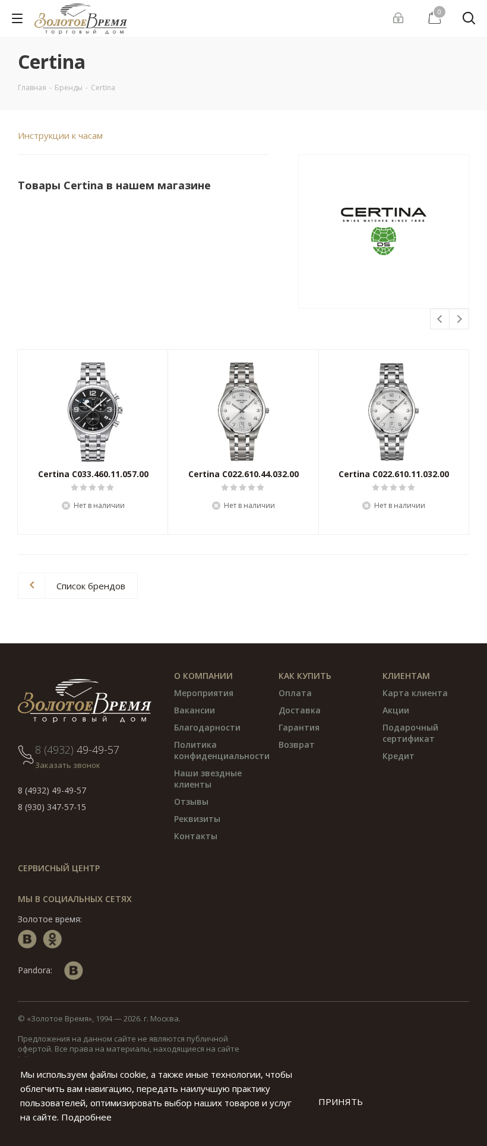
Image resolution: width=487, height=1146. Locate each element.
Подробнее (86, 1117)
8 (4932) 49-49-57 (52, 790)
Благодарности (207, 727)
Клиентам (406, 675)
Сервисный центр (59, 868)
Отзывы (191, 801)
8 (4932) (77, 749)
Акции (395, 710)
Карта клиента (415, 693)
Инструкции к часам (60, 135)
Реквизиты (197, 818)
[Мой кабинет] (399, 18)
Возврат (297, 744)
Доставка (300, 710)
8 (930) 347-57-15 (52, 806)
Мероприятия (203, 693)
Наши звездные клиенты (208, 778)
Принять (340, 1101)
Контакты (195, 836)
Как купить (305, 675)
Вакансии (194, 710)
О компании (203, 675)
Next (459, 319)
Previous (440, 319)
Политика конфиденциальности (222, 750)
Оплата (295, 693)
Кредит (398, 755)
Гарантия (299, 727)
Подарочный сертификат (410, 733)
